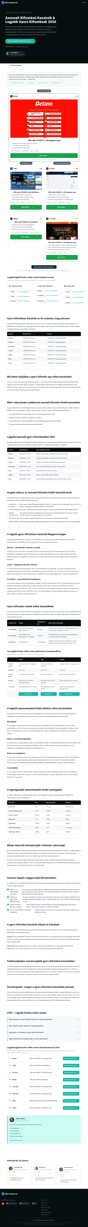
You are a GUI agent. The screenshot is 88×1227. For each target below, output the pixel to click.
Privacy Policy (44, 1202)
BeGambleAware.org (66, 270)
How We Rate (44, 1210)
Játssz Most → (44, 155)
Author (84, 2)
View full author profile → (16, 1140)
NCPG (34, 1203)
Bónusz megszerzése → (71, 1058)
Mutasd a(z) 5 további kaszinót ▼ (44, 267)
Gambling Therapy (11, 1203)
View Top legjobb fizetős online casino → (20, 41)
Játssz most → (28, 694)
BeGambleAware (24, 1203)
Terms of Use (44, 1205)
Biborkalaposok (10, 3)
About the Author (45, 1214)
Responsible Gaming (46, 1212)
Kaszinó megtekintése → (24, 291)
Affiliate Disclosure (45, 1207)
